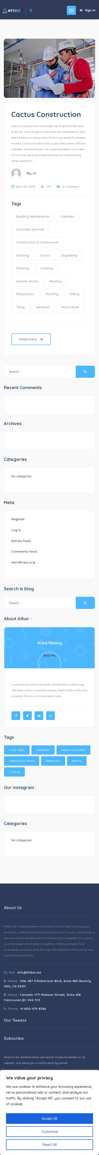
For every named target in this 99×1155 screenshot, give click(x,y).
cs (34, 173)
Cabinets (67, 216)
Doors (45, 255)
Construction (17, 750)
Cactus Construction (46, 114)
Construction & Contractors (37, 242)
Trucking (14, 772)
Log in (16, 530)
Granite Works (27, 281)
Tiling (20, 307)
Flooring (22, 268)
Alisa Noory (49, 643)
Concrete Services (30, 229)
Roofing (52, 294)
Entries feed (21, 541)
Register (18, 519)
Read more (28, 339)
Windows (43, 307)
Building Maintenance (32, 216)
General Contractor (73, 750)
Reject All (50, 1144)
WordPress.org (23, 562)
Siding (74, 294)
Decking (22, 255)
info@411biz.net (29, 972)
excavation (43, 750)
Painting (56, 281)
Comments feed (24, 551)
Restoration (25, 294)
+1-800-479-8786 (33, 1009)
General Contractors (21, 761)
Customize (49, 1131)
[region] (49, 1112)
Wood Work (70, 307)
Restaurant (53, 761)
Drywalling (69, 255)
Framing (47, 268)
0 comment (70, 186)
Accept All (49, 1118)
